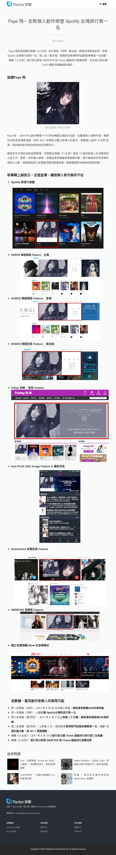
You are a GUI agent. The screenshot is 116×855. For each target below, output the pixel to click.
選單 (104, 3)
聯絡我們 (44, 831)
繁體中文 (78, 827)
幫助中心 (44, 827)
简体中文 (78, 831)
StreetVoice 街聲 (13, 827)
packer (28, 3)
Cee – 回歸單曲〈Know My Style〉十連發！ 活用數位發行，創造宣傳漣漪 (37, 764)
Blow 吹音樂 (11, 831)
